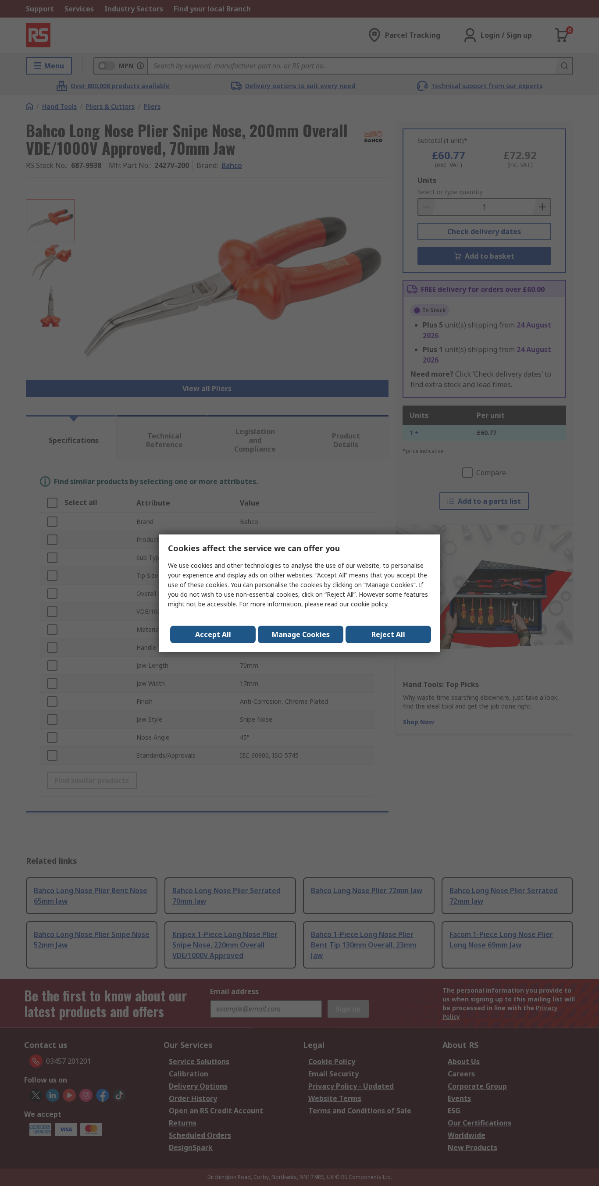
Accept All (213, 634)
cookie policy (369, 604)
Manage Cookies (301, 634)
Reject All (388, 634)
